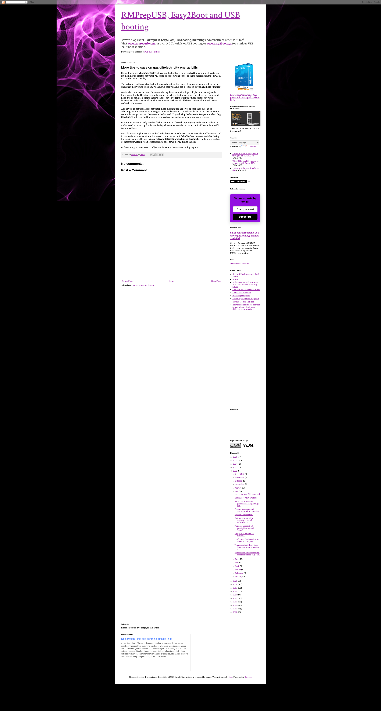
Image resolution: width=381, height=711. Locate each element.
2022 (235, 471)
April (237, 566)
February (239, 573)
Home (171, 281)
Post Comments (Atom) (143, 285)
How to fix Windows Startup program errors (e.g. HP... (247, 554)
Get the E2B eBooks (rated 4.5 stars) (245, 275)
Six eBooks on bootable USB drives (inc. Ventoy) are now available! (244, 235)
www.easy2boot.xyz (219, 43)
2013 (235, 609)
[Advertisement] (171, 257)
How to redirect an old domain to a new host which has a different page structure (246, 307)
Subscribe (245, 216)
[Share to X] (156, 154)
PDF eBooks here (152, 52)
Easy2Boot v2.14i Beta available (244, 535)
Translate (251, 146)
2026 (235, 457)
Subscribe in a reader (239, 263)
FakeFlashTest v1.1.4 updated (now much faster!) (244, 528)
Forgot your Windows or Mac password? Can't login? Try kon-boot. (245, 97)
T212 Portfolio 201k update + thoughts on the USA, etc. (245, 154)
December (240, 474)
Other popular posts (241, 296)
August (238, 488)
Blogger (248, 677)
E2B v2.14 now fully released (247, 494)
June (237, 559)
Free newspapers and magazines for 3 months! (247, 510)
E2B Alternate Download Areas (246, 290)
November (240, 477)
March (238, 570)
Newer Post (127, 281)
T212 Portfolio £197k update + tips (245, 169)
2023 (235, 467)
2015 (235, 602)
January (238, 576)
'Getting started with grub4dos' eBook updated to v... (244, 520)
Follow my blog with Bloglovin (245, 299)
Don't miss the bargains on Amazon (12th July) (247, 540)
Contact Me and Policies (243, 302)
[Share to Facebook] (159, 154)
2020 (235, 584)
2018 (235, 591)
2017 (235, 595)
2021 (235, 581)
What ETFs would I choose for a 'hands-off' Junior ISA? (245, 162)
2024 (235, 464)
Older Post (216, 281)
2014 (235, 605)
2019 (235, 588)
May (237, 563)
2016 (235, 598)
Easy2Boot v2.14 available (246, 498)
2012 (235, 612)
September (240, 484)
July (237, 491)
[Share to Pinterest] (162, 154)
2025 (235, 460)
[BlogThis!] (154, 154)
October (238, 481)
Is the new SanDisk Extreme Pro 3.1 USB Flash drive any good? (245, 284)
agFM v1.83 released (244, 515)
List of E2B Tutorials (241, 293)
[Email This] (151, 154)
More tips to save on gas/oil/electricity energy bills (247, 503)
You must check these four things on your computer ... (247, 547)
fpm (230, 677)
